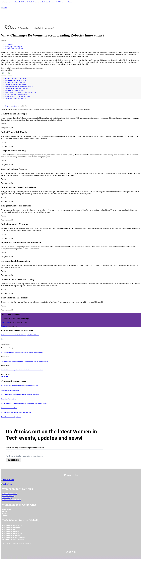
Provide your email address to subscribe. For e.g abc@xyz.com (24, 456)
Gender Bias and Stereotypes (15, 78)
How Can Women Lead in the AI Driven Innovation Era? (16, 412)
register (15, 106)
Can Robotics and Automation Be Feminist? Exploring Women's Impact (20, 335)
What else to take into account (15, 98)
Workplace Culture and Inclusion (16, 88)
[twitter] (19, 557)
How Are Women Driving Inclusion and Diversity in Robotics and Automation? (22, 352)
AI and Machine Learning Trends (11, 417)
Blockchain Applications (8, 399)
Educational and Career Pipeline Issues (19, 86)
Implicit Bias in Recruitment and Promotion (20, 92)
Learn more (5, 322)
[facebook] (3, 557)
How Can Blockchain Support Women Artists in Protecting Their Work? (20, 394)
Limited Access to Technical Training (18, 96)
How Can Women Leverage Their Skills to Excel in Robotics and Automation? (22, 370)
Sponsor (4, 326)
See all (3, 377)
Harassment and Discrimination (16, 94)
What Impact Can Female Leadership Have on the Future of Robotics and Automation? (24, 361)
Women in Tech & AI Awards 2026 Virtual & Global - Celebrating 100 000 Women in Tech (40, 2)
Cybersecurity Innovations (9, 408)
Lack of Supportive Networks (15, 90)
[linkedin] (8, 557)
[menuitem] (9, 494)
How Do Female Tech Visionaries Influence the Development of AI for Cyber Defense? (24, 403)
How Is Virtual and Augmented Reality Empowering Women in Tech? (19, 385)
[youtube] (25, 557)
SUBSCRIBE (13, 460)
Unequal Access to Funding (15, 82)
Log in (7, 106)
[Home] (4, 8)
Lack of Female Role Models (15, 80)
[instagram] (14, 557)
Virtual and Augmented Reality (10, 390)
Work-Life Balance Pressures (15, 84)
